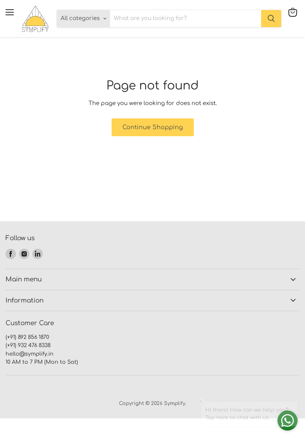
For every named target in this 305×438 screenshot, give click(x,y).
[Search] (271, 18)
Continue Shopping (152, 127)
